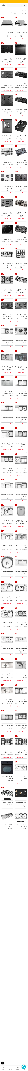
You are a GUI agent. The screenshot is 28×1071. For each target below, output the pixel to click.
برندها (15, 13)
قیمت (9, 13)
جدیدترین (22, 13)
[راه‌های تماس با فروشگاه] (2, 1063)
